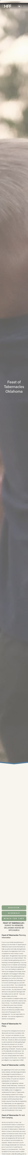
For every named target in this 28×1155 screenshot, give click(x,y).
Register (14, 908)
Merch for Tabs (14, 919)
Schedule (14, 913)
